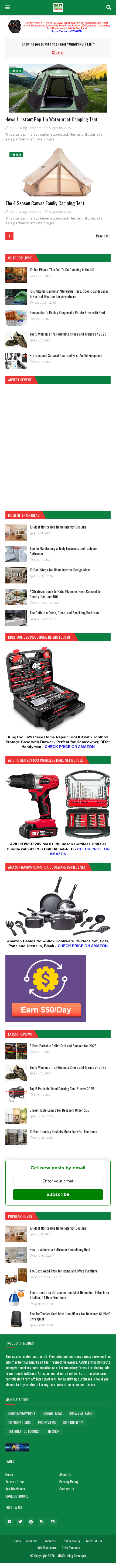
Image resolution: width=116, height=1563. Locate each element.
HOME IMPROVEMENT (21, 1413)
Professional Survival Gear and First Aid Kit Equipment (66, 355)
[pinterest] (31, 1522)
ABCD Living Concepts (25, 128)
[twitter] (20, 1522)
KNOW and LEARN (80, 1413)
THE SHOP (53, 1431)
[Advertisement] (58, 446)
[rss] (42, 1522)
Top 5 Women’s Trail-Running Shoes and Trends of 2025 (68, 334)
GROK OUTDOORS (17, 1496)
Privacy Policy (68, 1481)
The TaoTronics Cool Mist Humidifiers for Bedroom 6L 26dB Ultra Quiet (70, 1316)
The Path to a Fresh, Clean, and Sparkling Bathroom (65, 612)
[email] (53, 1522)
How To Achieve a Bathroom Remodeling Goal (60, 1249)
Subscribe (58, 1194)
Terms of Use (14, 1481)
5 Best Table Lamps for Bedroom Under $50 (60, 1110)
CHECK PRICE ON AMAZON (70, 747)
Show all (58, 52)
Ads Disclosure (15, 1488)
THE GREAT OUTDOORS (23, 1431)
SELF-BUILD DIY (73, 1422)
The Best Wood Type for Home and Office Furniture (64, 1271)
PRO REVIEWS (47, 1422)
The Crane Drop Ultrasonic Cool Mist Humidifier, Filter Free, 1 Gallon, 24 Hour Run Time (70, 1295)
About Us (65, 1474)
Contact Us (66, 1488)
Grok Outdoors (71, 1547)
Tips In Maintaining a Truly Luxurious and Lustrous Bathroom (63, 551)
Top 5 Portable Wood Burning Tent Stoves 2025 (62, 1088)
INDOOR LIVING (52, 1413)
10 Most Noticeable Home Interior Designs (58, 527)
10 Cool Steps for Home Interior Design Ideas (60, 569)
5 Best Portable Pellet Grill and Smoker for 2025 (63, 1045)
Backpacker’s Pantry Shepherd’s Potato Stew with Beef (67, 312)
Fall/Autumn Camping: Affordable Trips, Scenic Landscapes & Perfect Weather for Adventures (69, 293)
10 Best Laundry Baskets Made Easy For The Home (63, 1131)
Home (9, 1474)
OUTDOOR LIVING (19, 1422)
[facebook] (9, 1522)
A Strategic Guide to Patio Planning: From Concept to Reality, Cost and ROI (65, 594)
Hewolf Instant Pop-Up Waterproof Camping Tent (51, 119)
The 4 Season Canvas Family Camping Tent (44, 203)
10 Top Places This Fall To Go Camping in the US (62, 269)
